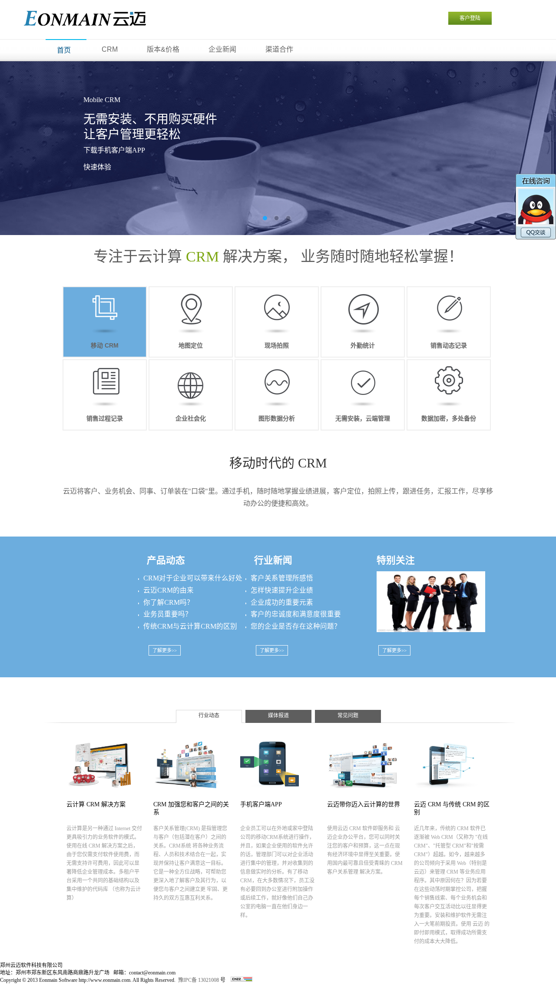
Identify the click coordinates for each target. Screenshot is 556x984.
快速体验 (97, 167)
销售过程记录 (104, 418)
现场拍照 (277, 345)
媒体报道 (278, 715)
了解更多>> (164, 650)
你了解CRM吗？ (168, 602)
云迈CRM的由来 (168, 590)
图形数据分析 (276, 418)
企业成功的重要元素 (282, 602)
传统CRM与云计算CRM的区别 (190, 626)
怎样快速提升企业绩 (282, 590)
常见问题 (348, 715)
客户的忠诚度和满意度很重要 (296, 614)
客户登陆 (470, 18)
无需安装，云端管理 (362, 418)
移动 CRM (105, 345)
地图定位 (191, 345)
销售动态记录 (448, 345)
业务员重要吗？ (167, 614)
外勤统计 (363, 345)
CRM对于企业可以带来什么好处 (192, 578)
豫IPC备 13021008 (198, 980)
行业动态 (209, 715)
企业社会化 (190, 418)
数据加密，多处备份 (448, 418)
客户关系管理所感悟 (282, 578)
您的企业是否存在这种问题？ (296, 626)
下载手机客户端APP (114, 150)
